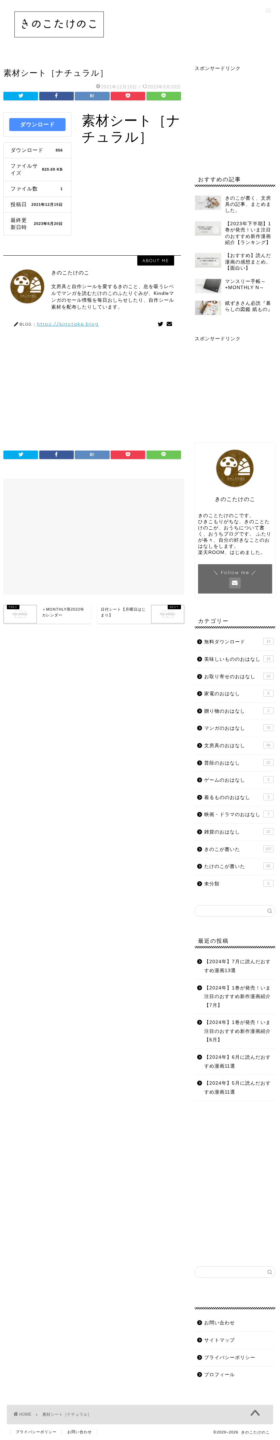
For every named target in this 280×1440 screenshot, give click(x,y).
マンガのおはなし (237, 728)
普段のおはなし (237, 763)
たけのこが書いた (237, 866)
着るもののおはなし (236, 797)
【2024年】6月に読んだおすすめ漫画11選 (237, 1062)
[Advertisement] (92, 385)
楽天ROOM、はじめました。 (232, 552)
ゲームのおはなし (236, 780)
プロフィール (219, 1374)
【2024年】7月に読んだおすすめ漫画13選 (237, 966)
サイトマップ (219, 1340)
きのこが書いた (237, 849)
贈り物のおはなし (236, 711)
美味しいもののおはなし (237, 659)
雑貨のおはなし (237, 832)
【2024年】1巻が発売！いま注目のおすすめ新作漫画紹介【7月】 (237, 996)
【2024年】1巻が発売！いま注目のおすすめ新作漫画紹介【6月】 (237, 1031)
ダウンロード (37, 124)
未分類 (236, 883)
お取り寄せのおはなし (237, 676)
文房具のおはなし (237, 745)
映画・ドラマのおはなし (236, 814)
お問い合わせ (219, 1322)
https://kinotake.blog (68, 324)
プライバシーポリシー (229, 1357)
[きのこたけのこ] (59, 42)
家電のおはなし (236, 693)
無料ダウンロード (237, 641)
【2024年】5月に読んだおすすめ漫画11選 (237, 1088)
